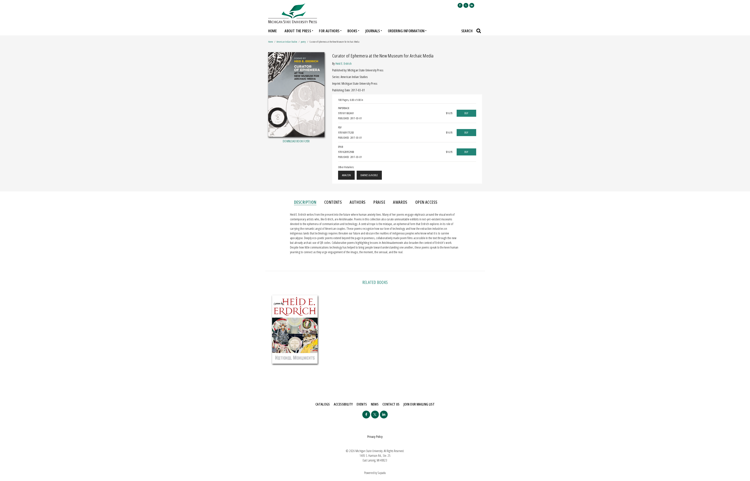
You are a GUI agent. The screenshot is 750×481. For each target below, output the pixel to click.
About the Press (298, 30)
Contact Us (391, 404)
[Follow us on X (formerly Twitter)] (465, 5)
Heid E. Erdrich (344, 63)
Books (352, 30)
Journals (372, 30)
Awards (400, 202)
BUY (466, 113)
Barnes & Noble (369, 175)
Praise (379, 202)
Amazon (346, 175)
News (375, 404)
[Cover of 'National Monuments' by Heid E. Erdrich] (295, 329)
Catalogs (322, 404)
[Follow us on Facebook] (460, 5)
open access (426, 202)
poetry (303, 41)
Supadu (382, 473)
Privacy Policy (375, 436)
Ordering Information (406, 30)
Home (272, 30)
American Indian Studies (287, 41)
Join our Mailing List (419, 404)
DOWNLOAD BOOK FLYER (296, 141)
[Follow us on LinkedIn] (471, 5)
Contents (333, 202)
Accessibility (343, 404)
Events (362, 404)
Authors (357, 202)
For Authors (329, 30)
